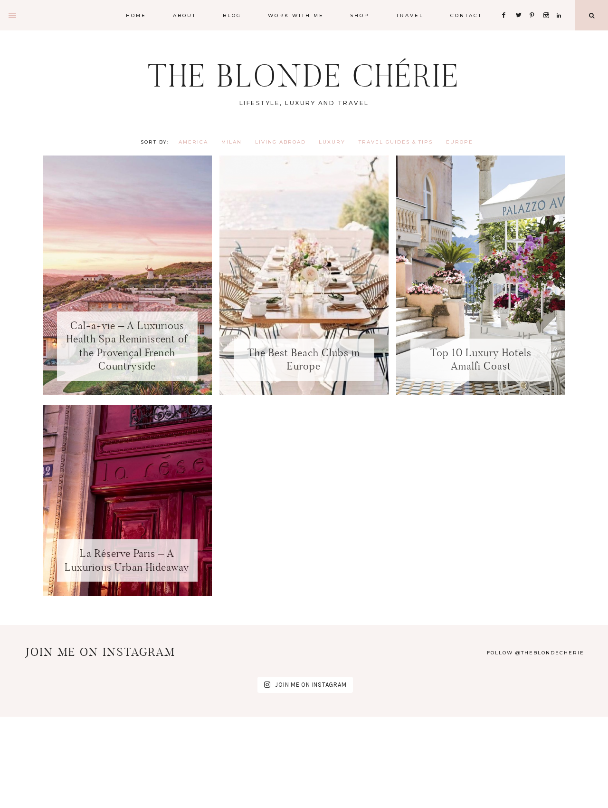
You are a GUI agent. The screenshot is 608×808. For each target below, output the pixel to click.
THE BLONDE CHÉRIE (304, 76)
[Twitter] (520, 3)
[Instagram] (548, 3)
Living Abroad (280, 142)
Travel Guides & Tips (396, 142)
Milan (231, 142)
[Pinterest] (535, 3)
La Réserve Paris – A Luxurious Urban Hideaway (127, 560)
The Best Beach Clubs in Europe (303, 359)
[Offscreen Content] (13, 15)
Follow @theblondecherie (535, 653)
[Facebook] (506, 3)
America (193, 142)
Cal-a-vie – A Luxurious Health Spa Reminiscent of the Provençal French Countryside (127, 346)
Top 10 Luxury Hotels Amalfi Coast (481, 359)
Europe (459, 142)
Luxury (332, 142)
